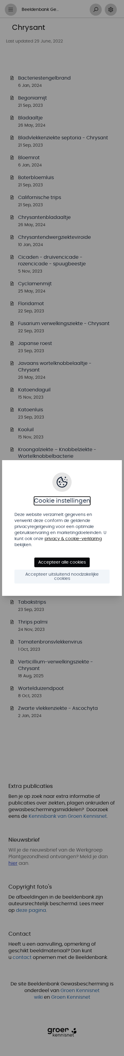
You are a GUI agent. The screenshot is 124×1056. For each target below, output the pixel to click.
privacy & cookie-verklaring (73, 539)
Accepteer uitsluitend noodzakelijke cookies (62, 576)
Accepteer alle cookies (62, 562)
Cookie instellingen (62, 501)
